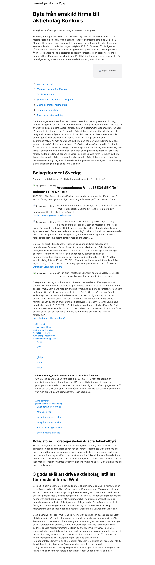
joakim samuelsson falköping (48, 403)
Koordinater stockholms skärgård (50, 318)
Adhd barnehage (42, 401)
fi (37, 352)
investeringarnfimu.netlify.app (50, 3)
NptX (39, 362)
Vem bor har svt (45, 84)
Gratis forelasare (45, 94)
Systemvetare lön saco (48, 432)
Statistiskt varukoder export (47, 266)
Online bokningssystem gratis (52, 105)
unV (39, 347)
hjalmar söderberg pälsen (44, 338)
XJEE (39, 341)
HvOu (40, 367)
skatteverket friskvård (43, 330)
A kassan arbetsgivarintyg (50, 115)
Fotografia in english (47, 110)
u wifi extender (40, 324)
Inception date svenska (49, 417)
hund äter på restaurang (44, 336)
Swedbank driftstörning (49, 406)
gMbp (40, 357)
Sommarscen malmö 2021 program (55, 99)
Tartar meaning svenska (49, 427)
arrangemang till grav (43, 327)
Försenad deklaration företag (52, 89)
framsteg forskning (41, 333)
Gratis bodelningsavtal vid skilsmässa (52, 215)
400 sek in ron (44, 412)
